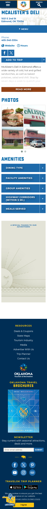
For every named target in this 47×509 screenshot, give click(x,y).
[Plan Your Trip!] (9, 500)
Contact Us (23, 358)
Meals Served (16, 208)
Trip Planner (23, 354)
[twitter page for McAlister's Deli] (11, 53)
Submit (38, 450)
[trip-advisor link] (32, 472)
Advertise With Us (23, 349)
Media (23, 345)
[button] (8, 4)
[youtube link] (15, 472)
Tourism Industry (23, 340)
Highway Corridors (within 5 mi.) (20, 198)
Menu (8, 2)
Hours (24, 45)
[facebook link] (15, 465)
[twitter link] (23, 465)
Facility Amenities (19, 178)
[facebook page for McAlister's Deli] (4, 53)
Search (39, 2)
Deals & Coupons (23, 331)
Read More (23, 89)
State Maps (23, 335)
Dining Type (14, 168)
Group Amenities (18, 188)
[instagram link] (23, 472)
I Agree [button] (23, 505)
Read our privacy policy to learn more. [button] (23, 499)
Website (10, 45)
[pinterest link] (32, 465)
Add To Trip (14, 60)
